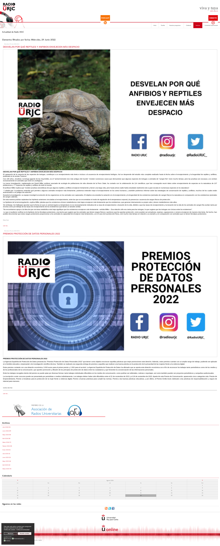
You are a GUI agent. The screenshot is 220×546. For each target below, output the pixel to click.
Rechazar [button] (10, 533)
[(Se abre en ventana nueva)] (53, 410)
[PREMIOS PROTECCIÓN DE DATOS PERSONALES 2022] (110, 296)
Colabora (188, 25)
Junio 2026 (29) (6, 431)
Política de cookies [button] (9, 529)
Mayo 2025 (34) (6, 461)
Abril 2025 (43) (6, 465)
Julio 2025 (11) (6, 453)
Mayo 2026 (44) (6, 435)
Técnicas (8, 538)
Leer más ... (6, 226)
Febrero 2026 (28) (7, 446)
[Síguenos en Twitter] (110, 508)
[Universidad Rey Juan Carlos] (110, 517)
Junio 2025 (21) (6, 457)
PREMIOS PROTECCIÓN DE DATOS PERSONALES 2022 (31, 233)
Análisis (7, 540)
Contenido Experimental (211, 25)
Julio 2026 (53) (6, 427)
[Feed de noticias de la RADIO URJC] (106, 508)
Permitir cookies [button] (24, 533)
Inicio (154, 25)
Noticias (198, 25)
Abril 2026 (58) (6, 438)
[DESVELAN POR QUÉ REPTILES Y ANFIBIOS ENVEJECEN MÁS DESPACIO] (110, 109)
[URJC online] (110, 528)
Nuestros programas (175, 25)
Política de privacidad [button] (22, 529)
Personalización (19, 538)
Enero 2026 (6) (6, 450)
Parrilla (163, 25)
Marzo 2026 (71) (6, 442)
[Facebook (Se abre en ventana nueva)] (113, 508)
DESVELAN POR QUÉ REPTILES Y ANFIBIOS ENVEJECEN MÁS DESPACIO (41, 47)
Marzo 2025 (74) (6, 469)
